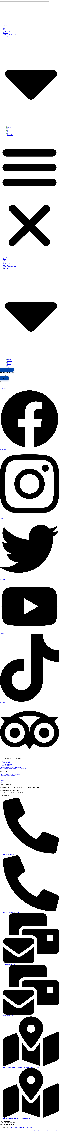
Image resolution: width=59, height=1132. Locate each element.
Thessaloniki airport (5, 761)
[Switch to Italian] (8, 132)
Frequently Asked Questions (8, 775)
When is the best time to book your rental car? (13, 768)
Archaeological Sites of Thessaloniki (10, 767)
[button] (29, 196)
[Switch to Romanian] (9, 135)
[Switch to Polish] (8, 133)
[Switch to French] (8, 130)
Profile (2, 777)
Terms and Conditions (34, 1130)
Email (2, 375)
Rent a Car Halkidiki (5, 765)
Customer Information (9, 34)
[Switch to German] (9, 129)
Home (5, 25)
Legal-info (3, 782)
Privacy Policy (55, 1130)
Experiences (6, 31)
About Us (5, 28)
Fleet (4, 27)
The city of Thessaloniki (7, 764)
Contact (5, 33)
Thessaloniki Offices (6, 779)
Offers (5, 30)
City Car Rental (27, 1127)
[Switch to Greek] (8, 127)
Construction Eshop (17, 1127)
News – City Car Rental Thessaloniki (10, 774)
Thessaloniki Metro (5, 762)
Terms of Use (45, 1130)
